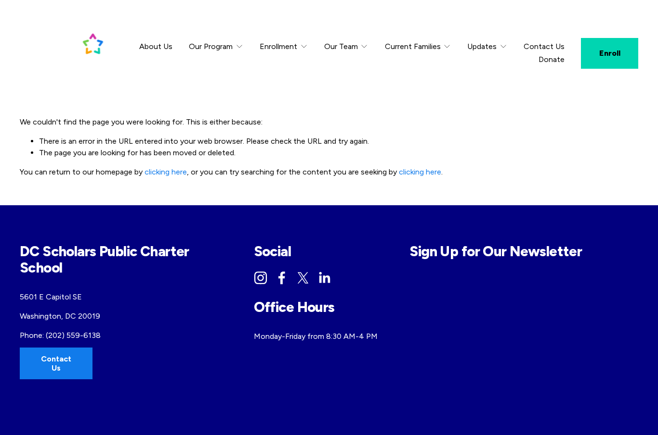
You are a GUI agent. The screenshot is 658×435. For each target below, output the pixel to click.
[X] (303, 278)
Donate (552, 59)
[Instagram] (260, 278)
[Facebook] (282, 278)
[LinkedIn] (324, 278)
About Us (155, 46)
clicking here (166, 171)
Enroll (609, 53)
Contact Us (544, 46)
